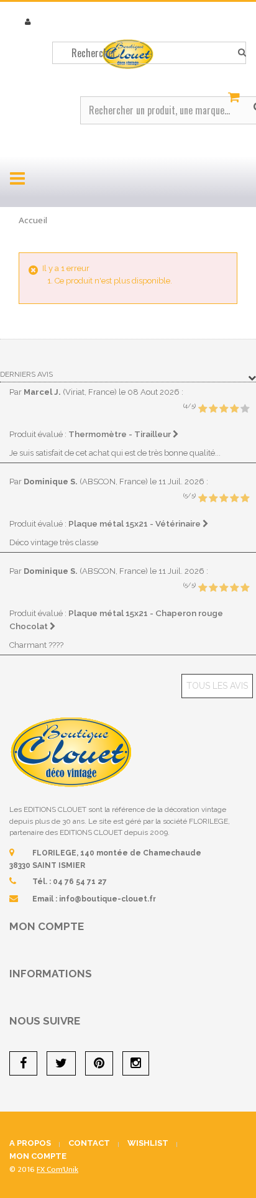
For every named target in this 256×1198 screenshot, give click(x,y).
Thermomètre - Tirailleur (120, 434)
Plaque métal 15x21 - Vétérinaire (135, 523)
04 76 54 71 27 (80, 881)
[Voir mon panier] (235, 97)
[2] (213, 409)
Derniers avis (26, 374)
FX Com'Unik (57, 1169)
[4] (234, 409)
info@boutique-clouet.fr (107, 899)
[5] (245, 409)
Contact (89, 1143)
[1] (203, 409)
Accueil (33, 220)
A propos (30, 1143)
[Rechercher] (242, 53)
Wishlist (147, 1143)
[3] (224, 409)
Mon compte (46, 926)
